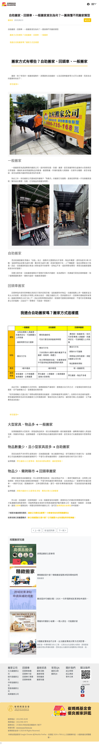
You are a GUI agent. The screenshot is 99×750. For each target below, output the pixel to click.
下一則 (62, 530)
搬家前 (10, 20)
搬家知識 (40, 679)
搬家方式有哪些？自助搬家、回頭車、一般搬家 (29, 35)
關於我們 (70, 667)
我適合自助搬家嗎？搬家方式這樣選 (24, 42)
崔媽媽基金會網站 (64, 505)
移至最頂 (13, 84)
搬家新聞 (40, 673)
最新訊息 (41, 667)
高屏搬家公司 (13, 694)
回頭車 (18, 505)
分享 (88, 20)
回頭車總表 (26, 679)
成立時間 (69, 671)
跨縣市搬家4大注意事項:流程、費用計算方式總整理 (37, 490)
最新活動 (40, 671)
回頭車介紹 (26, 673)
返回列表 (50, 530)
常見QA (55, 667)
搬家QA (54, 673)
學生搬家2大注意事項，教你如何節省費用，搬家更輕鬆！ (40, 461)
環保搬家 (40, 676)
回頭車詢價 (26, 671)
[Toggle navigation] (93, 4)
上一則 (37, 530)
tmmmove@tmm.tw (24, 727)
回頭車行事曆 (27, 676)
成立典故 (69, 673)
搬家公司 (13, 667)
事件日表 (69, 676)
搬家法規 (55, 671)
